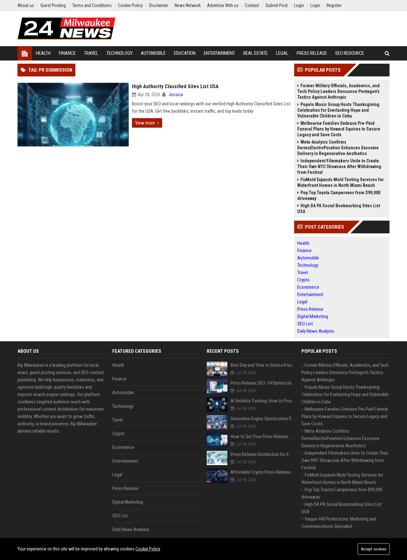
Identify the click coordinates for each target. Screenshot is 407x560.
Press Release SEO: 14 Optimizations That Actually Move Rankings (263, 383)
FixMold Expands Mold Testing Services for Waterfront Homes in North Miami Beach (340, 182)
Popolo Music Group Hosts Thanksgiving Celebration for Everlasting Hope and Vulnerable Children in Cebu (338, 110)
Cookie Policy (147, 548)
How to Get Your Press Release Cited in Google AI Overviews (263, 436)
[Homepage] (24, 53)
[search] (387, 53)
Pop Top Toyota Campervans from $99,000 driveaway (338, 195)
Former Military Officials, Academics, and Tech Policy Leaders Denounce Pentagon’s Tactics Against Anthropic (338, 91)
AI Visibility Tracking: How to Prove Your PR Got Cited (263, 401)
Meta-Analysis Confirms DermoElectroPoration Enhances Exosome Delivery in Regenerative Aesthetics (338, 147)
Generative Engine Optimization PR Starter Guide (263, 419)
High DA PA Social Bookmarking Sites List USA (338, 208)
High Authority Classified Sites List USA (175, 86)
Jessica (176, 94)
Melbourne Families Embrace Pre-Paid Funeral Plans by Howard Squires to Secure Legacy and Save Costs (338, 129)
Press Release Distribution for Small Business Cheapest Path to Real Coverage (263, 454)
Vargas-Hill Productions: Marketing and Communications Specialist (338, 522)
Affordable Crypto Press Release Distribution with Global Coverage (263, 472)
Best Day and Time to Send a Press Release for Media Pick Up (263, 365)
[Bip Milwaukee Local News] (66, 29)
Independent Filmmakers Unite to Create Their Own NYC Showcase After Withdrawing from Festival (339, 166)
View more (145, 123)
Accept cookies (373, 549)
